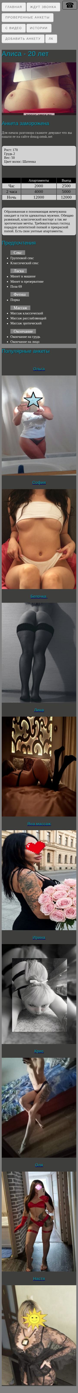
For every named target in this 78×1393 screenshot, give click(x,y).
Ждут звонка (43, 7)
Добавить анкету (23, 38)
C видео (13, 28)
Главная (13, 7)
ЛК (51, 38)
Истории (39, 28)
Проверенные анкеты (27, 17)
